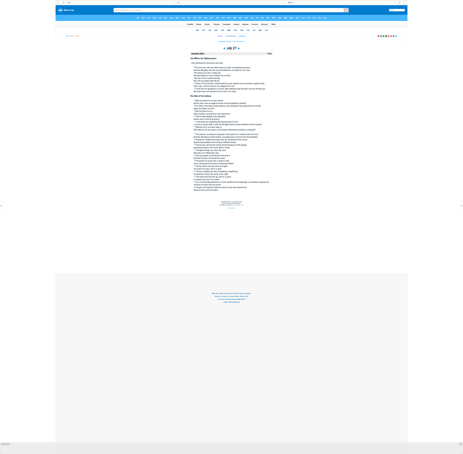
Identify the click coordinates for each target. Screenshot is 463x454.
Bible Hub (231, 208)
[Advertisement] (231, 261)
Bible (67, 36)
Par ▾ (269, 54)
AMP (72, 36)
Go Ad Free (5, 444)
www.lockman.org (237, 205)
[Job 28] (460, 211)
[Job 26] (3, 211)
